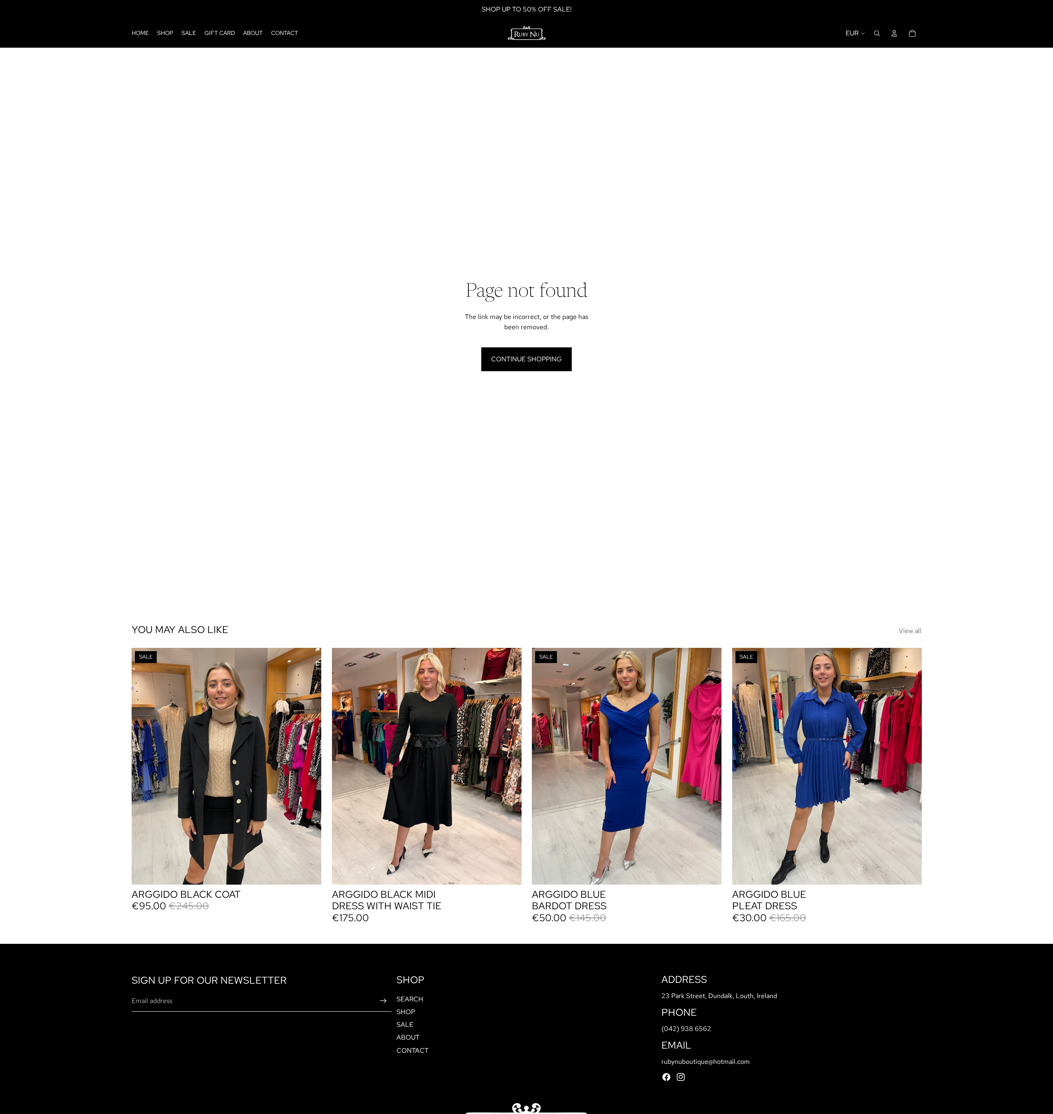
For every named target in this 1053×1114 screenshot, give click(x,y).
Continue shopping (526, 359)
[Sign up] (383, 1001)
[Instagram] (681, 1077)
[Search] (877, 33)
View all (910, 630)
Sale (405, 1024)
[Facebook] (666, 1077)
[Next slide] (309, 766)
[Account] (894, 33)
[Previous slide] (144, 766)
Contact (413, 1050)
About (408, 1037)
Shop (406, 1012)
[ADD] (308, 871)
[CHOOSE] (508, 871)
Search (410, 999)
